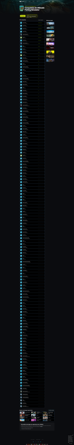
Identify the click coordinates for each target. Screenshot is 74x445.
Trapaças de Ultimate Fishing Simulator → (30, 6)
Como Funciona (26, 1)
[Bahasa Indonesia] (44, 444)
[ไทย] (47, 444)
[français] (34, 444)
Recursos (43, 1)
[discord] (33, 441)
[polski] (36, 444)
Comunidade (46, 1)
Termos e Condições (32, 439)
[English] (26, 444)
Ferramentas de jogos (38, 1)
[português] (37, 444)
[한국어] (31, 444)
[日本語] (39, 444)
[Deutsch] (29, 444)
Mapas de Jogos (34, 1)
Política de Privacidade (38, 439)
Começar (23, 16)
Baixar (53, 1)
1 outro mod (30, 16)
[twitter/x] (35, 441)
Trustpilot (41, 426)
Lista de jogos (29, 1)
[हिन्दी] (42, 444)
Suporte (42, 439)
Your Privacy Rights (70, 443)
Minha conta (49, 1)
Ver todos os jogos (51, 410)
